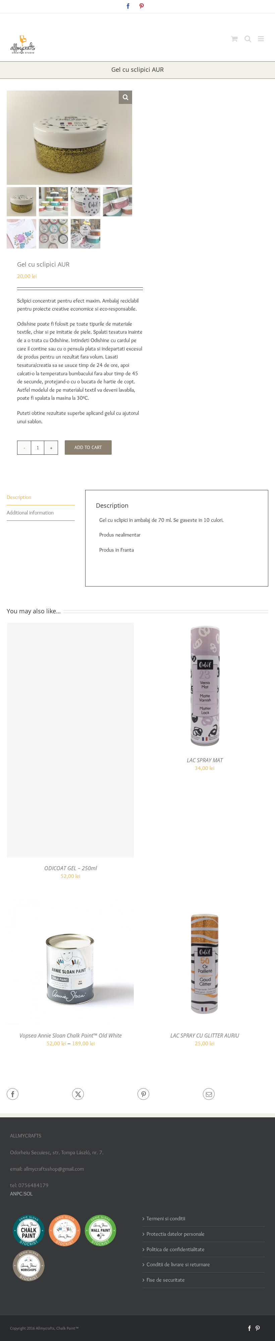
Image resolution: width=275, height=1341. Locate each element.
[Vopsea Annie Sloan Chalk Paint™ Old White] (70, 902)
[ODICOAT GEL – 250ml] (70, 740)
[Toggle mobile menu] (261, 38)
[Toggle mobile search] (247, 38)
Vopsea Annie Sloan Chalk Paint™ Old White (70, 1035)
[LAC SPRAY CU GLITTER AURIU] (204, 902)
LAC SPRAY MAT (205, 760)
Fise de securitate (166, 1280)
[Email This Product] (235, 1094)
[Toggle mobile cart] (234, 38)
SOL (28, 1193)
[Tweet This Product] (105, 1094)
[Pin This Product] (170, 1094)
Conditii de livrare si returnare (178, 1264)
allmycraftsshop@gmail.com (153, 20)
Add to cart (88, 447)
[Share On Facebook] (39, 1094)
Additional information (30, 512)
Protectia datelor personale (176, 1234)
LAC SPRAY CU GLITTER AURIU (204, 1035)
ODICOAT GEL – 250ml (70, 868)
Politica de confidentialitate (176, 1249)
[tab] (41, 497)
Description (19, 497)
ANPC (16, 1193)
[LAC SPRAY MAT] (204, 626)
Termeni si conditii (166, 1218)
